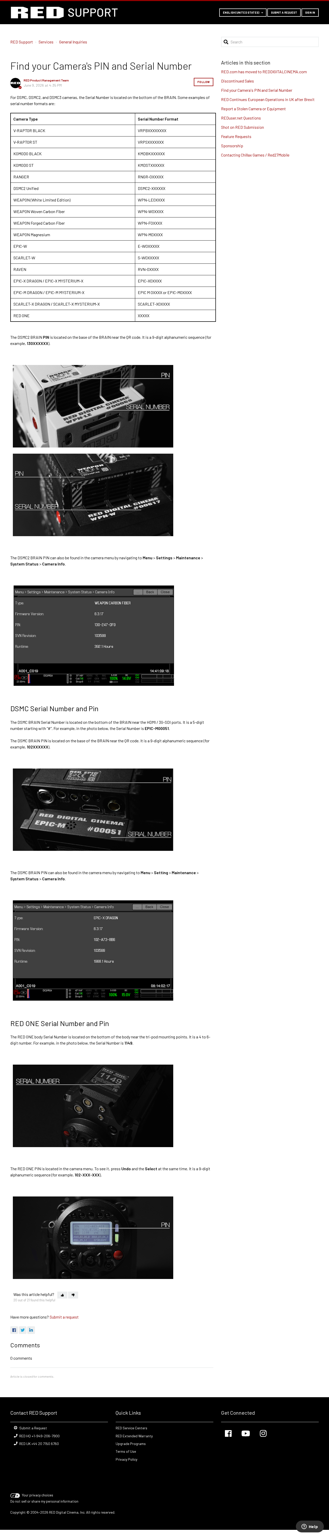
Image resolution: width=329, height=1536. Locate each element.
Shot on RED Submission (242, 127)
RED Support (21, 41)
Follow (203, 82)
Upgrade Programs (131, 1443)
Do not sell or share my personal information (44, 1501)
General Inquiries (73, 41)
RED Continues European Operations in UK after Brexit (268, 99)
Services (46, 41)
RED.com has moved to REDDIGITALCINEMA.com (264, 71)
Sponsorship (232, 145)
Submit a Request (33, 1428)
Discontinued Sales (237, 80)
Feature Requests (236, 136)
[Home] (64, 12)
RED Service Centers (131, 1428)
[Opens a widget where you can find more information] (310, 1527)
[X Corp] (22, 1330)
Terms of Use (126, 1451)
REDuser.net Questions (241, 117)
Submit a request (284, 12)
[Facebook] (14, 1330)
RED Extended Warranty (134, 1436)
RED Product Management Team (46, 80)
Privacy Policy (126, 1459)
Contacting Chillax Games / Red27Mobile (255, 154)
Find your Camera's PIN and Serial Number (256, 90)
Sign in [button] (310, 12)
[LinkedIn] (31, 1330)
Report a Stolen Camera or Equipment (253, 108)
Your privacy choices (37, 1495)
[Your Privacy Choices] (15, 1495)
